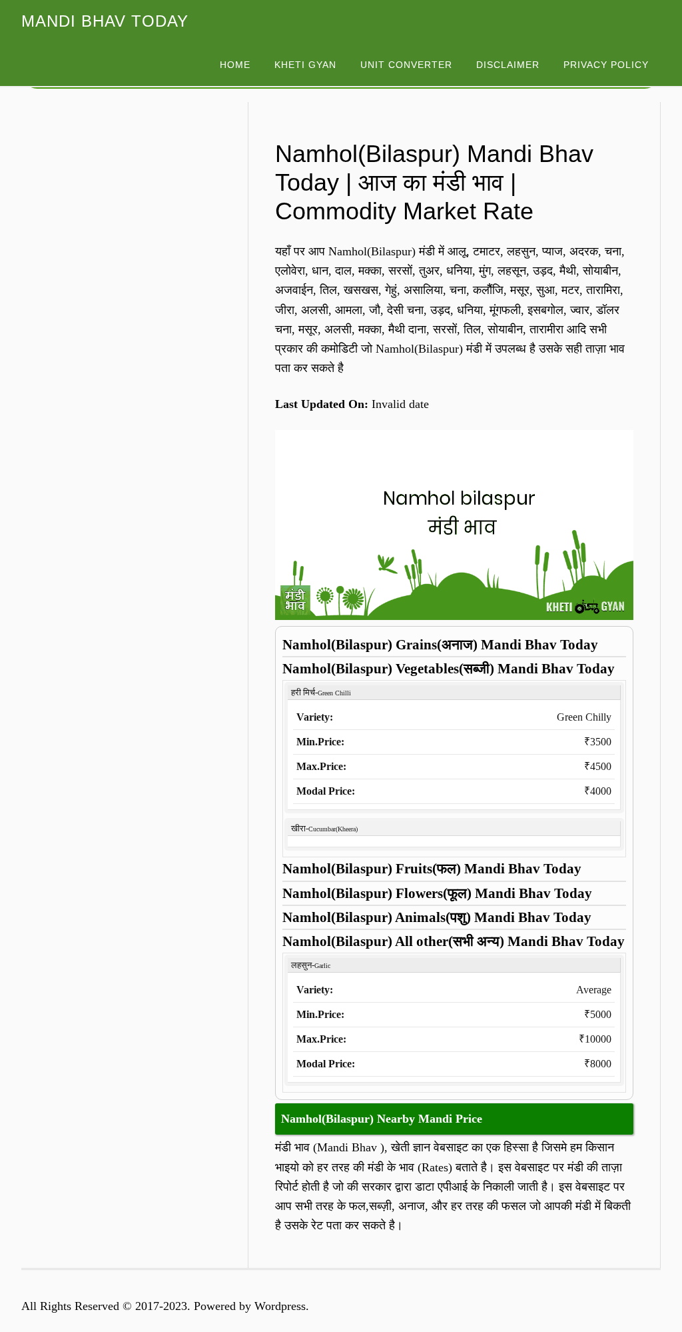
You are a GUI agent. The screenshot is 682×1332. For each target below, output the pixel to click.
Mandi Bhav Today (104, 21)
